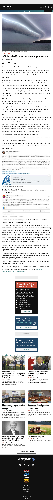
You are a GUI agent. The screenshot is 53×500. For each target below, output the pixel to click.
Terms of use (26, 494)
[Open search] (48, 7)
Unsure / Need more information (24, 307)
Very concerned (23, 302)
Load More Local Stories (26, 451)
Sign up (48, 11)
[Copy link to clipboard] (15, 63)
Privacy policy (26, 496)
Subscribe (26, 349)
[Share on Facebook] (3, 63)
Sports (30, 438)
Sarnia (4, 53)
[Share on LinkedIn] (9, 63)
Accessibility (26, 487)
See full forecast (26, 327)
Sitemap (26, 498)
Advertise (27, 491)
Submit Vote (26, 311)
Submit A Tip (26, 489)
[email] (12, 63)
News (9, 53)
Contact (26, 485)
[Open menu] (51, 7)
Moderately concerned (25, 304)
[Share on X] (6, 63)
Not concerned (23, 300)
